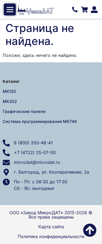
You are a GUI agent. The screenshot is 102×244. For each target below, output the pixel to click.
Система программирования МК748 (40, 121)
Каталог (11, 81)
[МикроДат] (43, 9)
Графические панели (24, 111)
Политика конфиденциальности (51, 236)
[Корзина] (84, 9)
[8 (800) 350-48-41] (6, 143)
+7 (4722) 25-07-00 (35, 152)
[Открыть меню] (10, 9)
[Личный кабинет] (94, 9)
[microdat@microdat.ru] (6, 162)
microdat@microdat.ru (37, 162)
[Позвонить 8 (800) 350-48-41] (75, 9)
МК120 (9, 91)
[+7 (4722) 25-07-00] (6, 152)
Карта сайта (51, 226)
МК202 (10, 101)
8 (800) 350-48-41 (33, 142)
